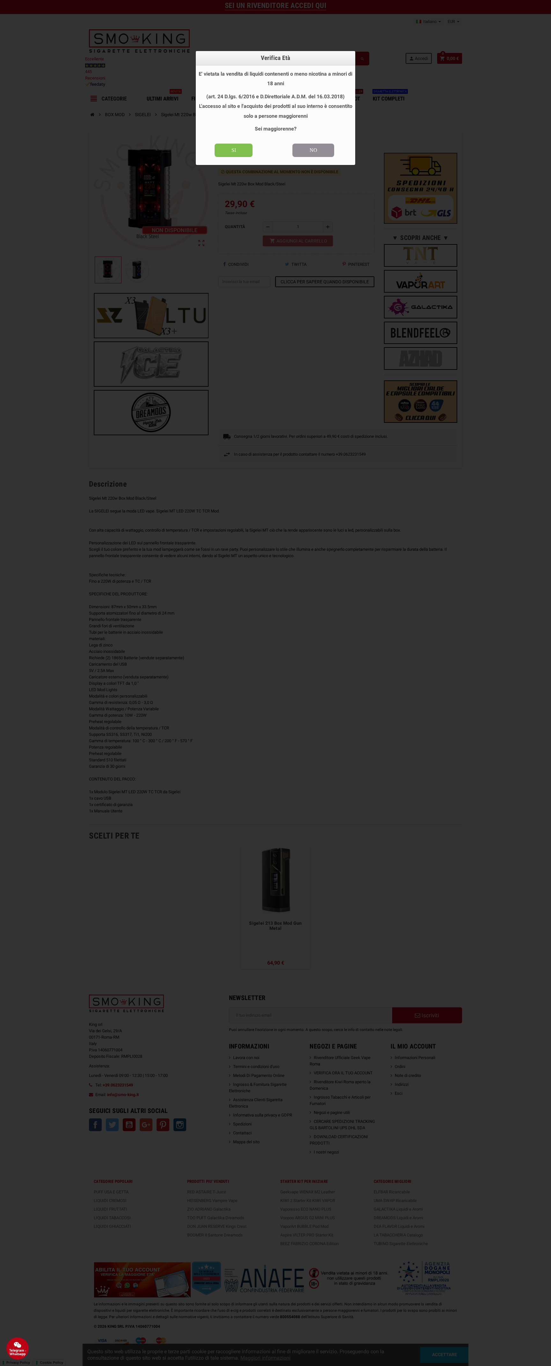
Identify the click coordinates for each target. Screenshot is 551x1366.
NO (313, 150)
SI (233, 150)
